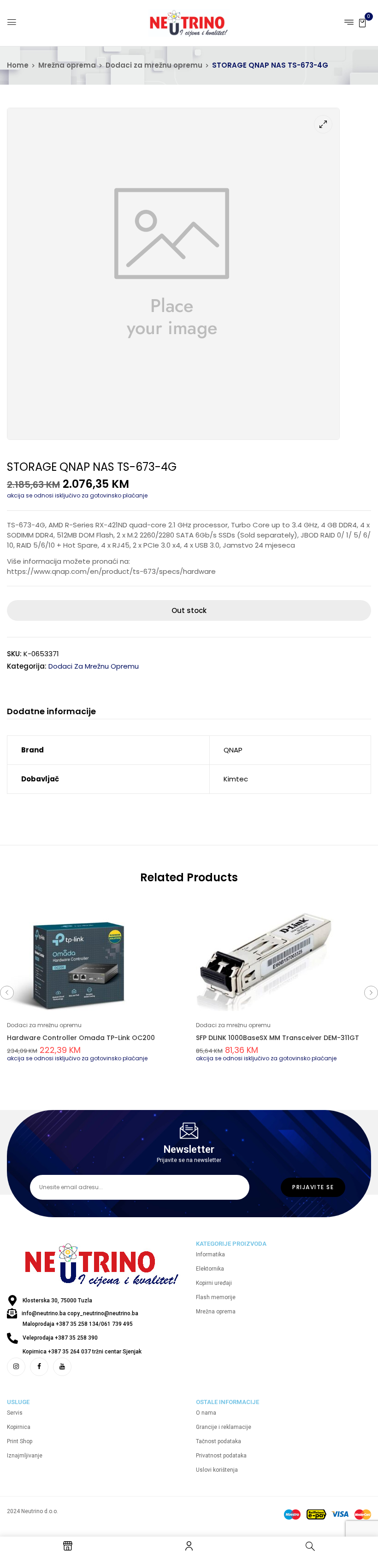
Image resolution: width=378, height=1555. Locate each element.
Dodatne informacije (51, 711)
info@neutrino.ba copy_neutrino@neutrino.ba (80, 1313)
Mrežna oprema (67, 65)
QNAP (233, 750)
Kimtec (236, 779)
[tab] (51, 712)
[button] (362, 22)
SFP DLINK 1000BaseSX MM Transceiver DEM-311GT (277, 1037)
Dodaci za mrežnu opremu (154, 65)
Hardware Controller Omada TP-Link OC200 (81, 1037)
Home (18, 65)
